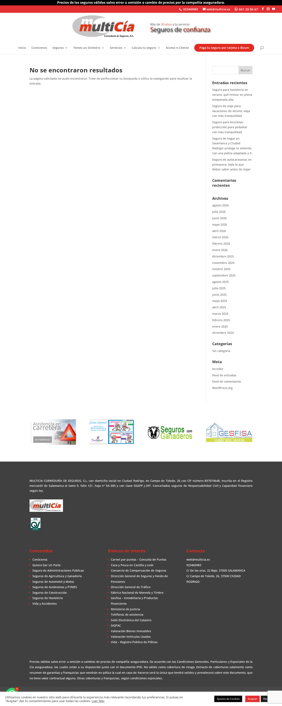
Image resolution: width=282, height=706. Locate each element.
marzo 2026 (220, 237)
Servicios (116, 48)
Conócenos (39, 48)
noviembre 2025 (223, 263)
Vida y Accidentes (44, 603)
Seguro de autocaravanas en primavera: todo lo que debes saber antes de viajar (232, 164)
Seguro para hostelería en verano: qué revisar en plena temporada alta (232, 95)
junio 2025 (219, 295)
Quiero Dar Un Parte (46, 565)
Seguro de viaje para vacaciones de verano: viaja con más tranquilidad (231, 111)
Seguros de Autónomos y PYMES (54, 587)
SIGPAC (116, 625)
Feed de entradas (224, 375)
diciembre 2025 (223, 256)
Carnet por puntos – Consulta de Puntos (138, 559)
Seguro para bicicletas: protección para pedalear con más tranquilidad (229, 127)
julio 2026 (219, 212)
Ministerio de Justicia (125, 609)
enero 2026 (220, 250)
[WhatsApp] (246, 8)
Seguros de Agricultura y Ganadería (57, 576)
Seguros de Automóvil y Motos (53, 582)
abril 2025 (219, 307)
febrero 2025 (221, 320)
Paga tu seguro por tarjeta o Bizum (224, 48)
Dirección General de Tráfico (130, 587)
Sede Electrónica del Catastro (131, 620)
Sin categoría (221, 351)
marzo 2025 (220, 314)
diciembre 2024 (223, 333)
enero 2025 (220, 326)
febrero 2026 (221, 243)
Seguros (58, 48)
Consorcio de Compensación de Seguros (138, 570)
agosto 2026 (220, 205)
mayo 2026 (219, 224)
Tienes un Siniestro (86, 48)
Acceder (217, 369)
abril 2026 (219, 231)
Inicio (22, 48)
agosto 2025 (220, 282)
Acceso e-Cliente (177, 48)
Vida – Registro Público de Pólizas (134, 642)
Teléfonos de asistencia (127, 614)
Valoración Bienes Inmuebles (131, 631)
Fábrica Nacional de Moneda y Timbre (137, 593)
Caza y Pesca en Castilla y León (132, 565)
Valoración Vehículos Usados (131, 637)
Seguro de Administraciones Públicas (58, 570)
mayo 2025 (219, 301)
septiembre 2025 (224, 275)
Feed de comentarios (226, 381)
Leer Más (98, 701)
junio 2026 (219, 218)
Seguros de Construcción (49, 593)
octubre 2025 (221, 269)
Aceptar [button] (252, 699)
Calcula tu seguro (144, 48)
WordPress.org (222, 388)
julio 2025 (219, 288)
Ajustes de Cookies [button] (228, 699)
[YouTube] (273, 8)
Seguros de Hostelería (47, 598)
